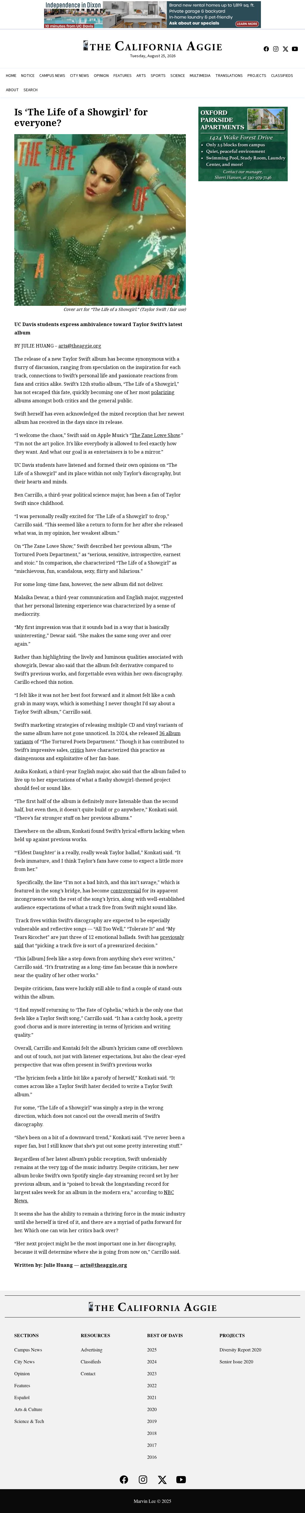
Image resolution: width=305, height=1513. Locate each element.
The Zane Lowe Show (156, 435)
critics (77, 750)
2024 (152, 1361)
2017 (152, 1445)
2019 (152, 1421)
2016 (152, 1457)
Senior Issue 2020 (236, 1361)
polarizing (163, 392)
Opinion (22, 1373)
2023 (152, 1373)
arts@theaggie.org (79, 345)
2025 (152, 1349)
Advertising (91, 1349)
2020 (152, 1409)
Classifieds (91, 1361)
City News (24, 1361)
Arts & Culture (28, 1409)
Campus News (28, 1349)
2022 (152, 1385)
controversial (126, 890)
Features (22, 1385)
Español (21, 1397)
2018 (152, 1433)
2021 (152, 1397)
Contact (88, 1373)
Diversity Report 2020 (240, 1349)
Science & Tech (29, 1421)
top (64, 1167)
